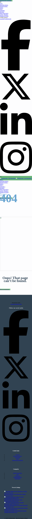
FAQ (1, 9)
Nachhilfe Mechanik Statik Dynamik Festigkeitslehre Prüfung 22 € (13, 500)
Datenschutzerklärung (17, 460)
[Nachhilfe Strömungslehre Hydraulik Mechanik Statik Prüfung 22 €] (16, 504)
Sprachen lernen (4, 5)
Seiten (1, 7)
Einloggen (4, 194)
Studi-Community (17, 473)
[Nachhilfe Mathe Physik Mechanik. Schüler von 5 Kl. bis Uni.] (16, 493)
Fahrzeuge (17, 476)
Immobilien (17, 478)
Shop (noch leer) (4, 13)
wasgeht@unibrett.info (5, 19)
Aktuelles (2, 10)
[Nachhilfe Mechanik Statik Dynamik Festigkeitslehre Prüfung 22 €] (16, 498)
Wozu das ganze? (17, 456)
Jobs (17, 474)
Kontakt (2, 12)
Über (1, 3)
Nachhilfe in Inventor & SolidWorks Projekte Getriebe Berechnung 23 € (15, 511)
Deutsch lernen (4, 6)
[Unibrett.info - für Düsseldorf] (8, 178)
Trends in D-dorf (4, 16)
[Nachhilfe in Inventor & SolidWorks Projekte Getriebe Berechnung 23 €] (16, 509)
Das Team (17, 457)
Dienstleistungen (18, 477)
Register (2, 195)
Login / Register (4, 14)
